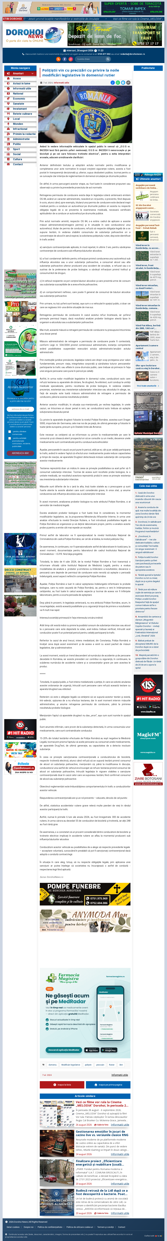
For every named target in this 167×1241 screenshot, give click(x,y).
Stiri (121, 1065)
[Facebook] (64, 59)
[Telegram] (123, 82)
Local (16, 118)
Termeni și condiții (105, 1227)
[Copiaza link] (128, 82)
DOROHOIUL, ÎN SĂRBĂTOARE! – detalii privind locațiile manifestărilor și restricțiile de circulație (75, 18)
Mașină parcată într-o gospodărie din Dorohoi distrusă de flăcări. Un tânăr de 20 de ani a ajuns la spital (148, 661)
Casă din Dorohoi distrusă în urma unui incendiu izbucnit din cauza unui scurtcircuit (148, 498)
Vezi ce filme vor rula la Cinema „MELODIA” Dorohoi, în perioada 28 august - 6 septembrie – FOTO (102, 1104)
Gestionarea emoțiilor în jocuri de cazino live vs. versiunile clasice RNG (102, 1133)
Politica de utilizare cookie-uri (80, 1227)
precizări (100, 1065)
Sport (16, 149)
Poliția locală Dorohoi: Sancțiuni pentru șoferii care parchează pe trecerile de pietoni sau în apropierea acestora (148, 563)
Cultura (17, 159)
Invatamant (20, 108)
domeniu (53, 1065)
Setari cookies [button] (13, 1227)
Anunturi (17, 73)
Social (17, 154)
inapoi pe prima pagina (110, 1084)
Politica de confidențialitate (50, 1227)
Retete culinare (22, 113)
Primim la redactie (24, 134)
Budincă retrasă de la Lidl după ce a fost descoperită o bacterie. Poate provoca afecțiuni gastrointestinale (102, 1192)
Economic (19, 98)
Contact (17, 164)
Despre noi (28, 1227)
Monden (18, 123)
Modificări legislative (70, 1065)
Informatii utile (22, 88)
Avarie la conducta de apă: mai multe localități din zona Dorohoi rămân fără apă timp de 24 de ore (148, 512)
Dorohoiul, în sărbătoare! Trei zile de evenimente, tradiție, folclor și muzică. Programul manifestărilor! (148, 527)
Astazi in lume (21, 83)
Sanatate (18, 103)
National (18, 93)
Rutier (111, 1065)
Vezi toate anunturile (147, 386)
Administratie (21, 139)
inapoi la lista (64, 1084)
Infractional (20, 129)
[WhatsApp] (118, 82)
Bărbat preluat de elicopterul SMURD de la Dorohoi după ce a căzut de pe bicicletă (147, 645)
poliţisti (88, 1065)
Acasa (16, 78)
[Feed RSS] (58, 59)
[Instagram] (70, 59)
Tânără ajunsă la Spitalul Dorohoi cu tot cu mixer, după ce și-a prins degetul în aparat (147, 580)
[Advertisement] (20, 218)
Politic (17, 144)
